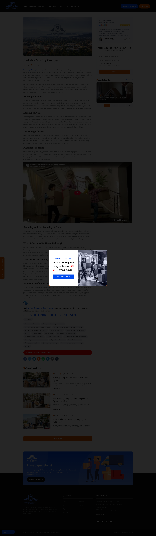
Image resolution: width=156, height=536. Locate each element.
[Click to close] (104, 252)
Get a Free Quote (62, 276)
